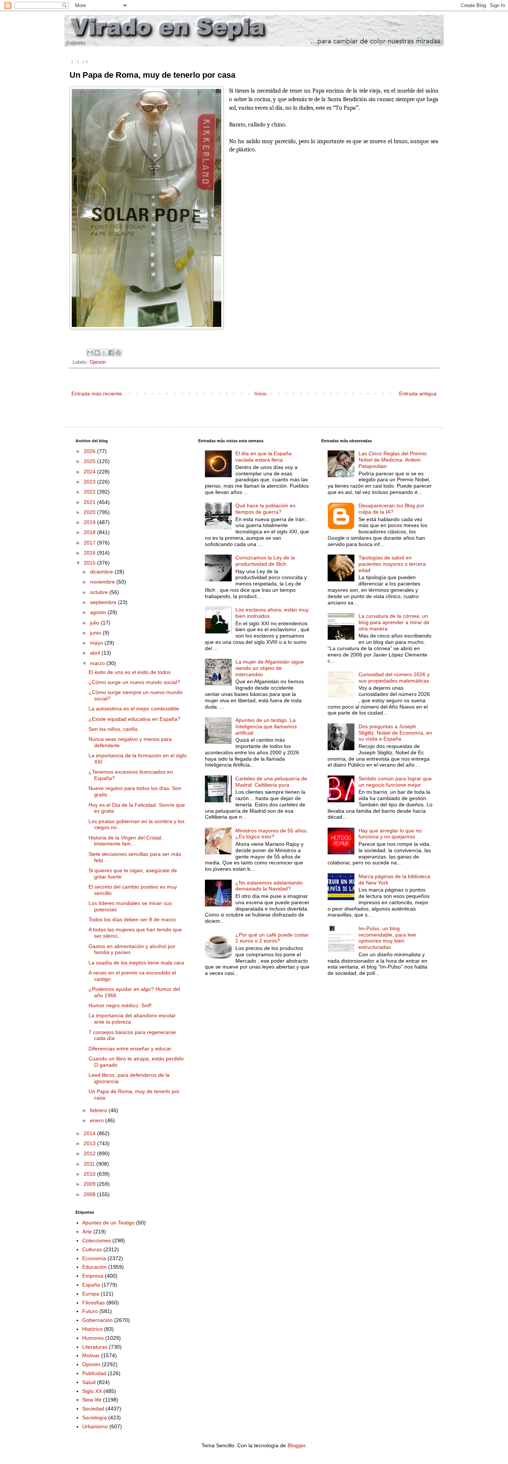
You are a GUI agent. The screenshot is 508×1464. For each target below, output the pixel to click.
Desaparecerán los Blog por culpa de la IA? (391, 509)
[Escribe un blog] (97, 352)
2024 (90, 472)
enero (97, 1120)
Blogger (296, 1445)
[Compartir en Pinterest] (118, 352)
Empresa (92, 1276)
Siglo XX (92, 1391)
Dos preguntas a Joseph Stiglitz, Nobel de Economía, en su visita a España (395, 732)
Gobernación (97, 1320)
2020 (90, 512)
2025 (90, 461)
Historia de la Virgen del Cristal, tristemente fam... (126, 841)
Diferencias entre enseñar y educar (130, 1049)
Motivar (91, 1355)
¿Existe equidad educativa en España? (134, 719)
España (91, 1285)
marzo (98, 663)
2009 (90, 1184)
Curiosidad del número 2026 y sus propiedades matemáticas (394, 677)
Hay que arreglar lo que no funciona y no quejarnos (390, 834)
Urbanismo (95, 1426)
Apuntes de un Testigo (108, 1223)
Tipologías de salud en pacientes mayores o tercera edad (392, 564)
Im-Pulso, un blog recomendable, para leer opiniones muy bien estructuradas (388, 937)
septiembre (104, 602)
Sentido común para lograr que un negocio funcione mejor (395, 782)
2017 (90, 543)
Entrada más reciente (96, 393)
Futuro (90, 1311)
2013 (90, 1143)
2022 (90, 492)
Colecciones (96, 1240)
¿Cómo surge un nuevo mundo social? (134, 682)
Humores (93, 1338)
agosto (98, 612)
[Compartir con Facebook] (111, 352)
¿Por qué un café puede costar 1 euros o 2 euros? (272, 938)
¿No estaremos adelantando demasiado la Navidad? (269, 886)
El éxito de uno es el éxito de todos (130, 672)
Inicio (260, 393)
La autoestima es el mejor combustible (134, 709)
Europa (90, 1294)
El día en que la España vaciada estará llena (263, 456)
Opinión (98, 362)
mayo (97, 643)
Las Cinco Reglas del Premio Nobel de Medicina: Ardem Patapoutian (393, 459)
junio (96, 633)
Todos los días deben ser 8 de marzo (132, 919)
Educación (94, 1267)
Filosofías (93, 1303)
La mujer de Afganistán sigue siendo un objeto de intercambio (269, 668)
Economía (94, 1258)
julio (95, 623)
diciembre (102, 572)
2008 (90, 1194)
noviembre (103, 582)
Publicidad (94, 1373)
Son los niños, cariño (113, 729)
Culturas (92, 1249)
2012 (90, 1153)
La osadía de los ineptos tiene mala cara (136, 963)
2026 (90, 451)
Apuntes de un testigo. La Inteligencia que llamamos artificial (266, 726)
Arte (87, 1232)
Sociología (94, 1417)
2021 (90, 502)
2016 (90, 553)
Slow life (92, 1400)
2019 (90, 522)
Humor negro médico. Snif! (120, 1005)
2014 (90, 1133)
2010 (90, 1174)
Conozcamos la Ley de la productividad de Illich (265, 561)
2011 (90, 1164)
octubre (99, 592)
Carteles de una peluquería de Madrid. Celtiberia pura (271, 782)
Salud (89, 1382)
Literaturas (94, 1347)
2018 (90, 532)
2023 (90, 482)
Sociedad (93, 1409)
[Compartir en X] (104, 352)
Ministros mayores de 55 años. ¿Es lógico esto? (271, 834)
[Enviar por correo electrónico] (90, 352)
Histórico (92, 1329)
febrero (99, 1110)
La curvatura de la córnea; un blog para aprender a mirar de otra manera (394, 622)
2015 (90, 563)
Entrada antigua (418, 393)
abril (96, 653)
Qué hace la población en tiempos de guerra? (265, 509)
